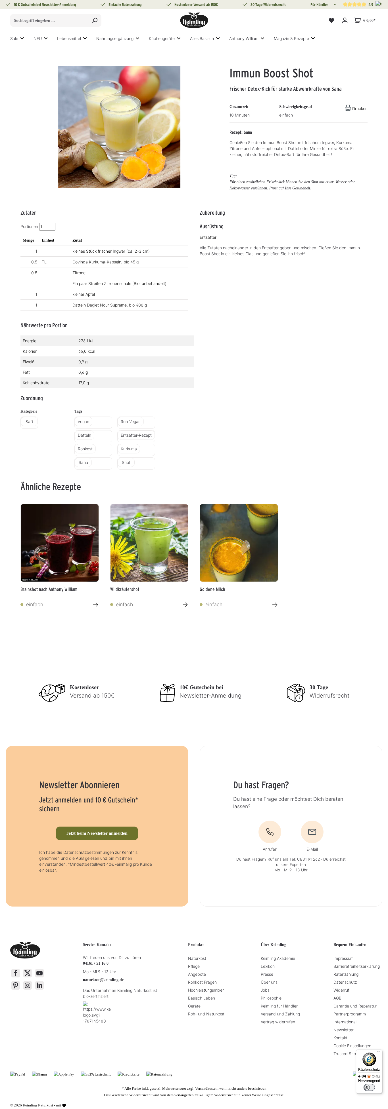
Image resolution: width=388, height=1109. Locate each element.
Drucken (360, 108)
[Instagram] (27, 985)
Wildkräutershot (124, 589)
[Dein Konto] (345, 20)
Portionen (29, 226)
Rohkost (85, 448)
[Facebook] (15, 973)
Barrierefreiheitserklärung (356, 966)
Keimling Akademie (278, 958)
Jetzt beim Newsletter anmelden (97, 833)
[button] (334, 4)
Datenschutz (345, 982)
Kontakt (340, 1037)
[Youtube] (39, 973)
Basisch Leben (201, 998)
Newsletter (343, 1029)
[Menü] (379, 1052)
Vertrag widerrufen (278, 1021)
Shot (126, 462)
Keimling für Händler (279, 1006)
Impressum (343, 958)
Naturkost (197, 958)
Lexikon (268, 966)
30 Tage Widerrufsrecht (268, 4)
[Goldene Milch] (239, 543)
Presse (267, 974)
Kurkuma (129, 448)
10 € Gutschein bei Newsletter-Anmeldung (45, 4)
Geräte (194, 1006)
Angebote (197, 974)
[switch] (369, 1087)
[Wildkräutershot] (149, 543)
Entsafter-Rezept (136, 435)
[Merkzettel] (331, 20)
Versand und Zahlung (280, 1013)
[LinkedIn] (39, 985)
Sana (83, 462)
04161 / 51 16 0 (96, 963)
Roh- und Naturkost (206, 1013)
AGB (337, 998)
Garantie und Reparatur (355, 1006)
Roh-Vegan (131, 421)
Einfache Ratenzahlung (125, 4)
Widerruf (341, 990)
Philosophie (271, 998)
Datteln (84, 435)
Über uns (269, 982)
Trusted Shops (346, 1053)
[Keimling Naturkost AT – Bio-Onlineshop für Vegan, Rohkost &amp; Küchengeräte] (194, 20)
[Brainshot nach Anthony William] (60, 543)
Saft (29, 421)
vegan (83, 421)
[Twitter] (27, 973)
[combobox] (49, 20)
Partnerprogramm (349, 1013)
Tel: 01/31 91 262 (304, 859)
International (344, 1021)
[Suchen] (94, 20)
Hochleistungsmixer (206, 990)
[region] (119, 127)
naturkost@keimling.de (103, 980)
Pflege (194, 966)
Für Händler (319, 4)
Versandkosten (206, 1088)
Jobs (265, 990)
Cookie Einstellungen (352, 1045)
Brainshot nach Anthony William (48, 589)
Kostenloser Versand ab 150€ (196, 4)
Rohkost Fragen (202, 982)
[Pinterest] (15, 985)
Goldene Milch (212, 589)
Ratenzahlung (345, 974)
